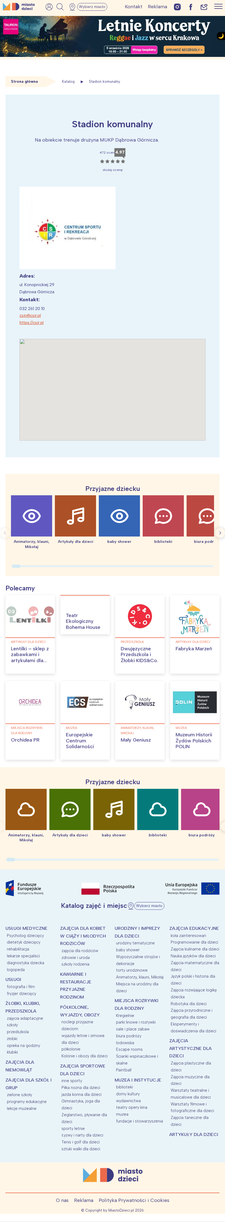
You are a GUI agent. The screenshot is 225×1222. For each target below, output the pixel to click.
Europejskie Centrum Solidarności (80, 741)
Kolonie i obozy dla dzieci (84, 1056)
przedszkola (132, 642)
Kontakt (133, 7)
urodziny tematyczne (135, 943)
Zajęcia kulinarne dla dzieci (195, 949)
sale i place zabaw (133, 1029)
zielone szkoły (19, 1094)
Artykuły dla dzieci (28, 642)
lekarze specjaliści (23, 955)
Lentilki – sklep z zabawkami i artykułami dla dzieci (30, 658)
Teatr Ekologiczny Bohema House (83, 621)
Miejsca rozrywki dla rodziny (27, 730)
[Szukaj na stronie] (60, 6)
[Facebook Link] (191, 6)
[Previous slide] (5, 533)
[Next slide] (220, 533)
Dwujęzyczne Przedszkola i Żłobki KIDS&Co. (139, 654)
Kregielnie (125, 1015)
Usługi (13, 979)
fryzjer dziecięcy (21, 993)
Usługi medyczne (26, 928)
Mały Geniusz (136, 740)
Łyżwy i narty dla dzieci (82, 1135)
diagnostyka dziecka (25, 962)
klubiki (12, 1052)
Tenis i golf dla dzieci (80, 1142)
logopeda (16, 969)
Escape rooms (129, 1049)
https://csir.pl (31, 322)
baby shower (128, 949)
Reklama (157, 7)
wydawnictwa (128, 1100)
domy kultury (128, 1093)
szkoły (12, 1024)
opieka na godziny (23, 1045)
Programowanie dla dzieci (194, 942)
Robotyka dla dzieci (189, 1003)
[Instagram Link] (177, 6)
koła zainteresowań (188, 935)
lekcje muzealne (21, 1108)
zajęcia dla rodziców (79, 950)
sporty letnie (73, 1128)
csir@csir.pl (30, 315)
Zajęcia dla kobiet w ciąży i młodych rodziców (83, 936)
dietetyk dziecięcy (23, 942)
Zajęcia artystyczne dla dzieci (190, 1048)
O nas (62, 1200)
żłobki (12, 1038)
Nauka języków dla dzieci (193, 955)
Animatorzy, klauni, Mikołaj (137, 730)
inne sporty (71, 1080)
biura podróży (128, 1035)
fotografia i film (21, 986)
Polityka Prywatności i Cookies (134, 1200)
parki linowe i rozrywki (136, 1022)
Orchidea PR (25, 740)
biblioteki (124, 1087)
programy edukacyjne (27, 1101)
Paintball (123, 1070)
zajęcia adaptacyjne (25, 1018)
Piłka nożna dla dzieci (80, 1087)
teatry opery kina (131, 1107)
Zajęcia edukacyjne (194, 928)
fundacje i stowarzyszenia (139, 1121)
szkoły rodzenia (75, 964)
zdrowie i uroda (75, 957)
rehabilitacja (18, 949)
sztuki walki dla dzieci (80, 1148)
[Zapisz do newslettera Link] (204, 6)
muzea (71, 728)
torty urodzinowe (132, 970)
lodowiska (125, 1042)
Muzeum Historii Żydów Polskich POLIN (194, 741)
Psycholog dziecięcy (25, 935)
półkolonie (70, 1049)
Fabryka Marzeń (194, 649)
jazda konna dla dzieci (81, 1094)
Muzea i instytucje (138, 1080)
